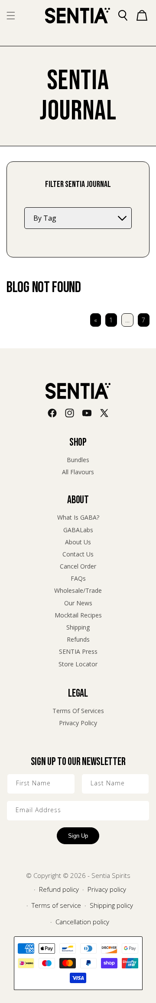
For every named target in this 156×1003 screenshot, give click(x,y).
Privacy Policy (78, 723)
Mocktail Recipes (78, 615)
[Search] (122, 15)
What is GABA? (78, 517)
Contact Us (78, 554)
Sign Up (78, 836)
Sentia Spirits (110, 875)
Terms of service (56, 905)
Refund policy (59, 889)
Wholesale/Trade (78, 590)
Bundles (78, 460)
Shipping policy (111, 905)
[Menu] (10, 15)
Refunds (78, 639)
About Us (78, 542)
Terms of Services (78, 711)
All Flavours (78, 472)
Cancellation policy (82, 921)
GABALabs (78, 530)
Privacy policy (107, 889)
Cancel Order (78, 566)
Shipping (78, 627)
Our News (78, 603)
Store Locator (78, 664)
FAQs (78, 578)
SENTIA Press (78, 651)
